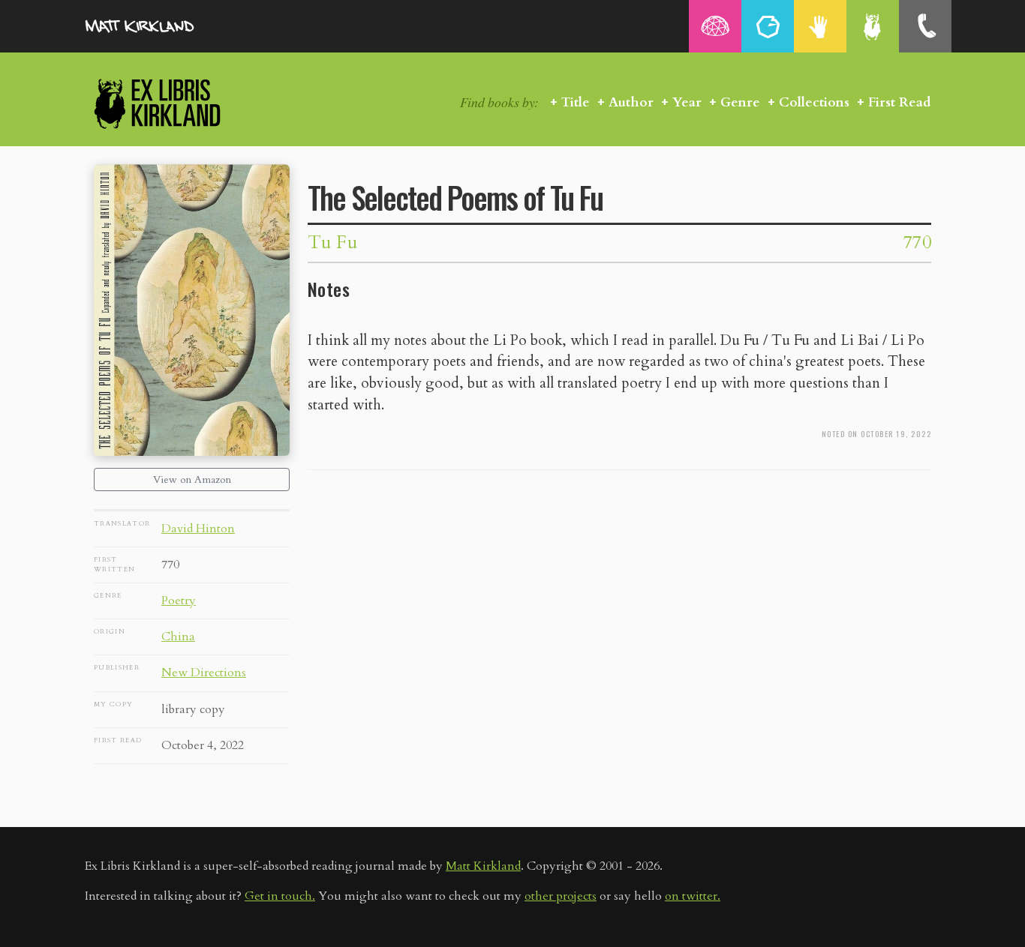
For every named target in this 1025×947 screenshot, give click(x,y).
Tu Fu (332, 242)
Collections (814, 102)
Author (631, 102)
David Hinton (198, 528)
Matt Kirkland (483, 866)
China (178, 636)
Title (575, 102)
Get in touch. (280, 896)
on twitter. (692, 896)
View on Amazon (192, 479)
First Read (899, 102)
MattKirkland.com (160, 26)
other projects (561, 896)
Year (687, 102)
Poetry (178, 600)
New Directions (203, 672)
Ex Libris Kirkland (184, 103)
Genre (740, 102)
